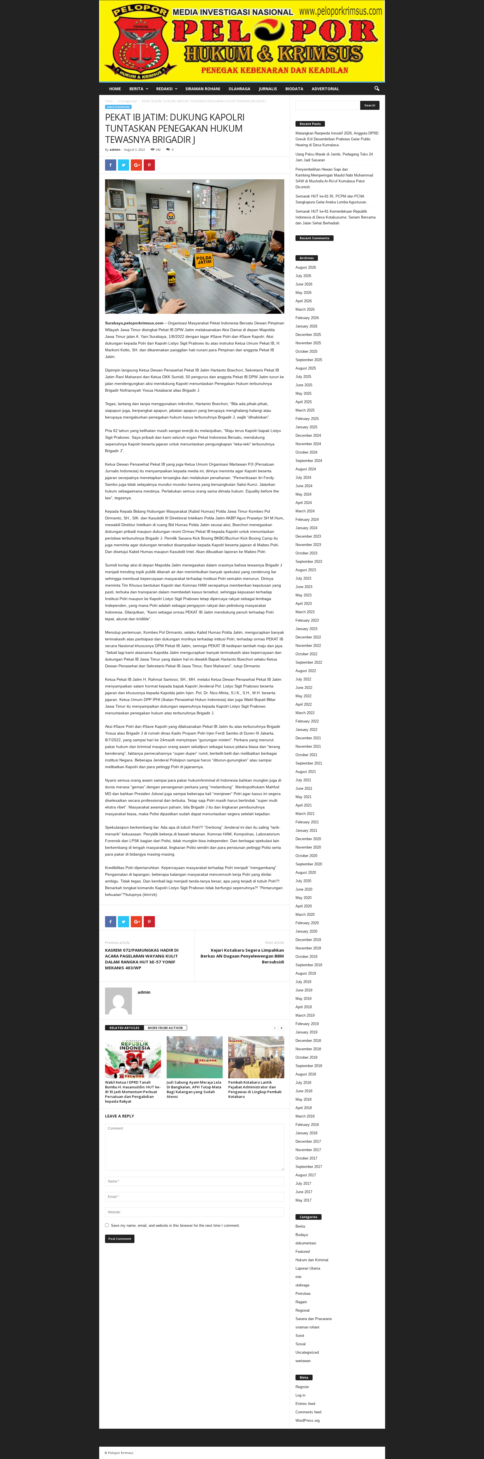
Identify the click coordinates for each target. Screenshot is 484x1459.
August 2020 (305, 872)
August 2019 (305, 973)
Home (115, 88)
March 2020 (305, 914)
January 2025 (306, 427)
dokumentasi (305, 1243)
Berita (136, 88)
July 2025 (303, 377)
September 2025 (308, 360)
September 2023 (308, 561)
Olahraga (239, 88)
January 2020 (306, 931)
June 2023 (303, 587)
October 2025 (306, 351)
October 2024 (306, 452)
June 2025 (303, 385)
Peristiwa (302, 1293)
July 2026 (303, 276)
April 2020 (303, 906)
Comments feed (308, 1412)
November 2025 (308, 343)
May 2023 (303, 595)
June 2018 (303, 1091)
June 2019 (303, 990)
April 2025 (303, 402)
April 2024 (303, 503)
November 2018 (308, 1049)
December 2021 (308, 738)
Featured (302, 1251)
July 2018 (303, 1083)
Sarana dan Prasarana (313, 1319)
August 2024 (305, 469)
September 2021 (308, 763)
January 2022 (306, 730)
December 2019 (308, 940)
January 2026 (306, 326)
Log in (300, 1395)
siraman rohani (307, 1327)
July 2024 (303, 477)
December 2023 (308, 536)
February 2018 (307, 1125)
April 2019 (303, 1007)
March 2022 (305, 713)
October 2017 (306, 1158)
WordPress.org (307, 1420)
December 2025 (308, 335)
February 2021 (307, 822)
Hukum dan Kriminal (311, 1260)
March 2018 (305, 1116)
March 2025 (305, 410)
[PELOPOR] (242, 41)
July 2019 (303, 982)
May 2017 (303, 1200)
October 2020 (306, 856)
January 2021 (306, 830)
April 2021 (303, 805)
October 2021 (306, 755)
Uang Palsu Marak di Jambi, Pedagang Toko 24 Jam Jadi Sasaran (334, 157)
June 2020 (303, 889)
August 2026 (305, 267)
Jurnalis (268, 88)
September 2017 (308, 1167)
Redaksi (164, 88)
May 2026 (303, 293)
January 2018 (306, 1133)
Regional (302, 1310)
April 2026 (303, 301)
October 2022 (306, 654)
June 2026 (303, 284)
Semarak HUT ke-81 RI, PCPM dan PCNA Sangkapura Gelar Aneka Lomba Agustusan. (331, 199)
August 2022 (305, 671)
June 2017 (303, 1192)
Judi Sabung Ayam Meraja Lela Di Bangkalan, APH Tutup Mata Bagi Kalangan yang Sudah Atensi (194, 1089)
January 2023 (306, 629)
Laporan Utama (307, 1268)
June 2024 (303, 486)
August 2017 (305, 1175)
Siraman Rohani (202, 88)
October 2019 (306, 956)
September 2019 (308, 965)
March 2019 (305, 1015)
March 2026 (305, 309)
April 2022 (303, 704)
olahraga (302, 1285)
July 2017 (303, 1183)
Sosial (300, 1344)
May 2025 (303, 393)
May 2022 (303, 696)
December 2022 (308, 637)
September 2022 (308, 662)
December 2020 (308, 839)
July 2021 (303, 780)
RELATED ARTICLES (124, 1028)
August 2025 (305, 368)
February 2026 (307, 318)
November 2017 (308, 1150)
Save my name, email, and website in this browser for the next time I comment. (175, 1225)
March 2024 (305, 511)
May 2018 (303, 1099)
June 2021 (303, 788)
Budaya (301, 1235)
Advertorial (325, 88)
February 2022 (307, 721)
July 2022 (303, 679)
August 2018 (305, 1074)
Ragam (301, 1302)
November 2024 (308, 444)
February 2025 (307, 419)
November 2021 (308, 746)
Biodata (294, 88)
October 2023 (306, 553)
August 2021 (305, 772)
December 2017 (308, 1141)
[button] (377, 89)
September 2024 (308, 461)
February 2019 (307, 1024)
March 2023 (305, 612)
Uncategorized (127, 101)
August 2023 (305, 570)
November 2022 (308, 645)
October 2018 (306, 1057)
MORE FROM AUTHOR (165, 1028)
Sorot (299, 1335)
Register (302, 1387)
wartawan (303, 1361)
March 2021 (305, 814)
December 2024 (308, 435)
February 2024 (307, 519)
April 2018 (303, 1108)
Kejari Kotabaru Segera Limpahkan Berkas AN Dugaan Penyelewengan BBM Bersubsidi (242, 956)
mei (298, 1277)
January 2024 (306, 528)
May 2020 (303, 898)
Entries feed (305, 1404)
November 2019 (308, 948)
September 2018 (308, 1066)
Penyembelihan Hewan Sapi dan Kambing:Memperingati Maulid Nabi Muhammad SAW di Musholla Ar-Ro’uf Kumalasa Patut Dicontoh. (334, 178)
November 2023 (308, 545)
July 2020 (303, 881)
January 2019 (306, 1032)
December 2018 (308, 1041)
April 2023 (303, 603)
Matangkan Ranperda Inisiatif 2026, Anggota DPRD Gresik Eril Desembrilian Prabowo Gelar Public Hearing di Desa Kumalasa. (336, 139)
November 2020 (308, 847)
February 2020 (307, 923)
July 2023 (303, 578)
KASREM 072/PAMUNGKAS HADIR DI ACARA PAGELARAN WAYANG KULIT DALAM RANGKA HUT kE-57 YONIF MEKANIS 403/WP (142, 958)
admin (115, 149)
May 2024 (303, 494)
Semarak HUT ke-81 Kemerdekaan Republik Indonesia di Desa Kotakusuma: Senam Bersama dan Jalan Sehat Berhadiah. (335, 217)
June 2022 (303, 688)
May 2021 (303, 797)
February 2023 (307, 620)
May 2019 (303, 998)
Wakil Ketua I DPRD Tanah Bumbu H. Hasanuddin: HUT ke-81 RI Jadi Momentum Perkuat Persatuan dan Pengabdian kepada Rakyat (133, 1092)
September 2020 (308, 864)
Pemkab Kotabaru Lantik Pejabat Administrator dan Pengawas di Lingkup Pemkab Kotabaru (254, 1089)
